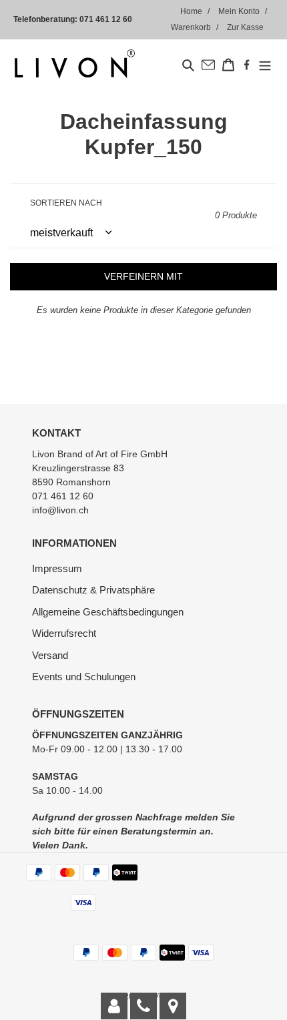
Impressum (57, 568)
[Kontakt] (114, 1006)
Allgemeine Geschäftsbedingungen (108, 611)
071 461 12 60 (105, 19)
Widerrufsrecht (64, 633)
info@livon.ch (60, 510)
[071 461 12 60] (143, 1006)
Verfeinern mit (143, 276)
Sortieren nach (66, 203)
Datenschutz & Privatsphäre (93, 589)
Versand (50, 655)
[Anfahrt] (173, 1006)
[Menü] (265, 64)
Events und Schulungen (83, 676)
